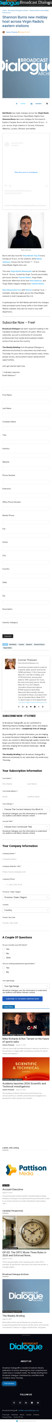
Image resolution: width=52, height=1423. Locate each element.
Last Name (6, 408)
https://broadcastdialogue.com (28, 663)
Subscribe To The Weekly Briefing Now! (22, 999)
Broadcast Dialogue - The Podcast (14, 1035)
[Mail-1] (38, 1402)
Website (5, 462)
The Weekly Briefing (13, 1315)
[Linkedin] (27, 706)
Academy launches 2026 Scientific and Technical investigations (24, 1085)
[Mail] (31, 706)
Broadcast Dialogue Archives (18, 10)
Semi (8, 957)
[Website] (43, 706)
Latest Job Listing (10, 1148)
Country (5, 569)
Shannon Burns (39, 644)
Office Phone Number (11, 502)
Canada (21, 644)
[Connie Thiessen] (4, 32)
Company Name (9, 422)
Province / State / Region (12, 892)
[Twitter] (39, 706)
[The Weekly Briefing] (26, 1296)
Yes (7, 949)
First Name (7, 395)
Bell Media (12, 644)
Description (7, 609)
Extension (6, 489)
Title (4, 435)
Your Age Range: (9, 981)
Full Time (6, 1185)
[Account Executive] (26, 1169)
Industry (5, 448)
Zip (3, 596)
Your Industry (8, 804)
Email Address (9, 375)
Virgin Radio (7, 648)
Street (5, 542)
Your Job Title (8, 821)
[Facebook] (19, 706)
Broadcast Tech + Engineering (12, 1079)
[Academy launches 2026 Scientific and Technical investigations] (26, 1069)
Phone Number (8, 475)
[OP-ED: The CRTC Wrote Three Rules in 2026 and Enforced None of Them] (26, 1232)
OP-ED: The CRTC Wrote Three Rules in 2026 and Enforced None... (24, 1254)
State (4, 582)
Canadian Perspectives (12, 1211)
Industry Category (10, 622)
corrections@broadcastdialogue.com (32, 702)
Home (4, 10)
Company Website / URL (12, 866)
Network (29, 644)
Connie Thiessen (12, 32)
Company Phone (9, 879)
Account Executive (12, 1189)
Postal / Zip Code (9, 917)
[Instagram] (23, 706)
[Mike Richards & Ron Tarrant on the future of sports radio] (26, 1024)
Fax (3, 529)
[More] (47, 103)
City (4, 555)
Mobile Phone (8, 515)
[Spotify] (35, 706)
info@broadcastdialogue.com (29, 1410)
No (7, 953)
